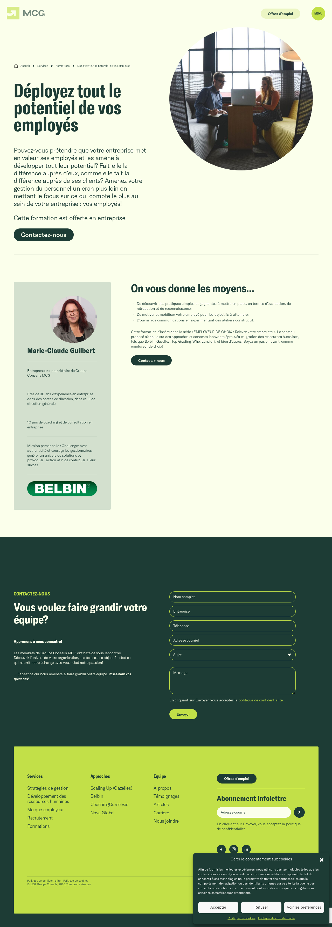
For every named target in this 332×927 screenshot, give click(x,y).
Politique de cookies (241, 918)
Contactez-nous (44, 235)
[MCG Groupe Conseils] (26, 13)
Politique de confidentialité (276, 918)
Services (42, 66)
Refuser (261, 907)
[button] (321, 859)
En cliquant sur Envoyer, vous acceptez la (226, 700)
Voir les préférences (304, 907)
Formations (63, 66)
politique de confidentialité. (261, 700)
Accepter (218, 907)
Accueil (25, 66)
